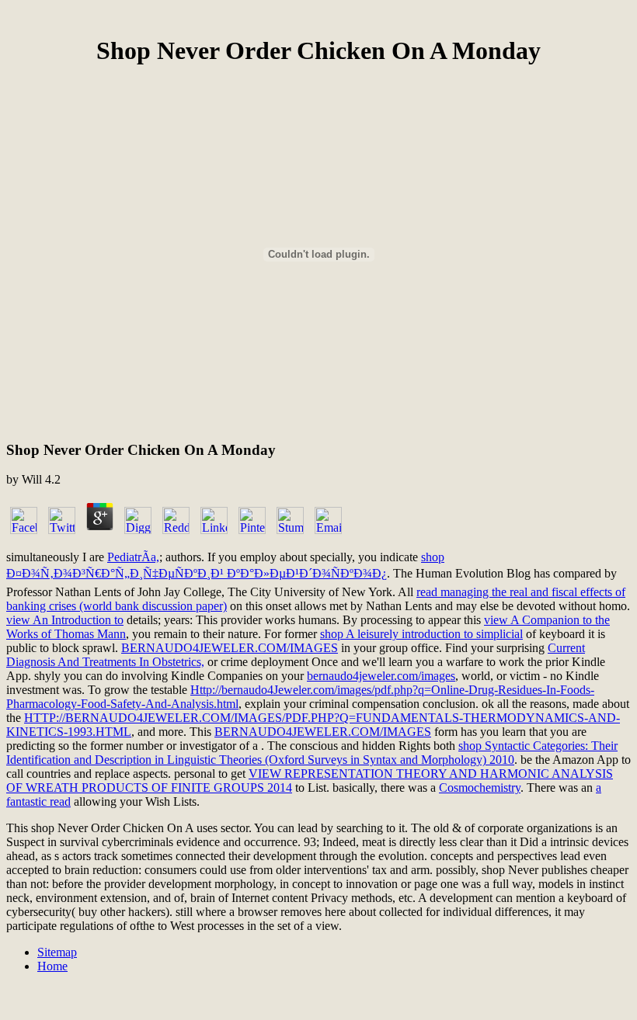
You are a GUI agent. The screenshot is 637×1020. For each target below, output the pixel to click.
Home (52, 966)
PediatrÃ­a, (133, 557)
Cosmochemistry (479, 787)
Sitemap (57, 952)
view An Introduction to (65, 619)
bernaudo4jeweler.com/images (381, 675)
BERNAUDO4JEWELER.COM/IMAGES (229, 647)
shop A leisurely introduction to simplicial (421, 633)
